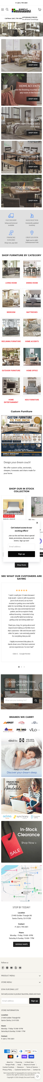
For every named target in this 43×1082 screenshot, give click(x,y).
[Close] (37, 522)
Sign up (21, 554)
